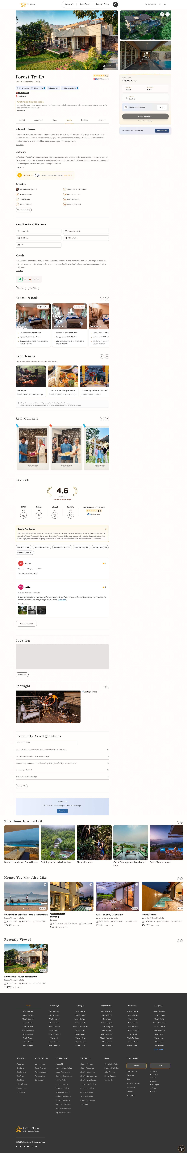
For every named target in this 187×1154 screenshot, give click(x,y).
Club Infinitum (22, 1084)
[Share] (162, 14)
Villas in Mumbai (132, 1030)
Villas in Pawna (28, 1042)
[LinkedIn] (36, 1147)
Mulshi (154, 1091)
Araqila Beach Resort (87, 1100)
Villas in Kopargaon (159, 1023)
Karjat (154, 1078)
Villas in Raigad (28, 1046)
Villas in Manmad (159, 1026)
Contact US (108, 1080)
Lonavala (155, 1074)
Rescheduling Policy (111, 1068)
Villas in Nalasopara (54, 1034)
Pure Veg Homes (62, 1084)
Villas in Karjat (132, 1019)
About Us (20, 1064)
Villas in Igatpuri (54, 1019)
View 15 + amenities (23, 210)
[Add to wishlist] (167, 14)
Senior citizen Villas (87, 1088)
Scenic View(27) (23, 547)
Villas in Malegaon (107, 1026)
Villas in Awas (80, 1011)
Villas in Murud (28, 1034)
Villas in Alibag (28, 1011)
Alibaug (154, 1071)
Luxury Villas (106, 1006)
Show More (158, 1049)
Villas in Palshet (80, 1038)
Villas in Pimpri (106, 1042)
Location (101, 120)
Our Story (20, 1068)
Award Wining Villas (63, 1072)
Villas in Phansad (80, 1042)
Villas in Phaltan (54, 1042)
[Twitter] (20, 1147)
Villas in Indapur (80, 1019)
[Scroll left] (102, 299)
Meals (69, 120)
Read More (21, 110)
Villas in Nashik (80, 1034)
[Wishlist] (160, 4)
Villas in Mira (54, 1030)
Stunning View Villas (63, 1100)
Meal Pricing (33, 288)
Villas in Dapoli (80, 1015)
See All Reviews (26, 623)
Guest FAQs (84, 1104)
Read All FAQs (21, 786)
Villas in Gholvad (159, 1015)
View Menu (20, 288)
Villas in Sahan (80, 1046)
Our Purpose (21, 1072)
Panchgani (155, 1085)
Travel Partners (40, 1068)
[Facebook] (17, 1147)
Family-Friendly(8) (100, 547)
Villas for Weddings (87, 1068)
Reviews (84, 120)
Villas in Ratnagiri (54, 1046)
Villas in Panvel (159, 1038)
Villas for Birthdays (86, 1064)
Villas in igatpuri (28, 1019)
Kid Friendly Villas (86, 1092)
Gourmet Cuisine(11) (24, 552)
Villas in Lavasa (28, 1026)
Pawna (154, 1088)
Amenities (38, 120)
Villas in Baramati (133, 1011)
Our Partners (21, 1088)
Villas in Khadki (80, 1023)
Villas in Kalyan (106, 1019)
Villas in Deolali (133, 1015)
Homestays (54, 1006)
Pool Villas (132, 1006)
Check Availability (145, 116)
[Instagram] (24, 1147)
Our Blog (20, 1080)
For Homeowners (41, 1072)
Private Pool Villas (62, 1088)
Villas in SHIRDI (159, 1046)
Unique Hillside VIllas (63, 1108)
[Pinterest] (32, 1147)
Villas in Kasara (28, 1023)
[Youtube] (28, 1147)
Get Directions (22, 674)
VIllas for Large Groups (88, 1080)
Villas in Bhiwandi (159, 1011)
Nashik (154, 1081)
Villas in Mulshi (80, 1030)
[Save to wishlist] (45, 884)
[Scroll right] (107, 299)
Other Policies (109, 1072)
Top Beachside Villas (63, 1112)
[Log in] (165, 4)
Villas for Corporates (87, 1072)
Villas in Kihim (132, 1023)
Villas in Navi (133, 1034)
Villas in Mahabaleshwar (80, 1026)
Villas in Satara (106, 1046)
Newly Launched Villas (64, 1068)
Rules (54, 120)
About (22, 120)
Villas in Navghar (106, 1034)
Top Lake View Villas (63, 1104)
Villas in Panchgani (106, 1038)
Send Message (162, 130)
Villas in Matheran (28, 1030)
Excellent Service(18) (62, 547)
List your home (40, 1064)
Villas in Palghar (28, 1038)
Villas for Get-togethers (88, 1076)
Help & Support (110, 1076)
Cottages (80, 1006)
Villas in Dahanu (54, 1015)
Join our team (40, 1080)
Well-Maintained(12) (42, 547)
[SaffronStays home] (28, 4)
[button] (31, 381)
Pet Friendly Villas (86, 1096)
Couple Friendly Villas (88, 1084)
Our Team (20, 1076)
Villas (29, 1006)
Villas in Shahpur (132, 1046)
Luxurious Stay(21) (81, 547)
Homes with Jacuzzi (63, 1092)
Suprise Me (60, 1064)
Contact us (62, 811)
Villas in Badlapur (106, 1011)
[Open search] (115, 4)
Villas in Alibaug (54, 1011)
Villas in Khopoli (106, 1023)
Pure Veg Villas (61, 1080)
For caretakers (40, 1076)
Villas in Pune (132, 1042)
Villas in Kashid (54, 1023)
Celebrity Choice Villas (64, 1076)
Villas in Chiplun (28, 1015)
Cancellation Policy (111, 1064)
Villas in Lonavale (54, 1026)
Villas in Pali (54, 1038)
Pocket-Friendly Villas (63, 1096)
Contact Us (21, 1092)
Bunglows (158, 1006)
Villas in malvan (133, 1026)
